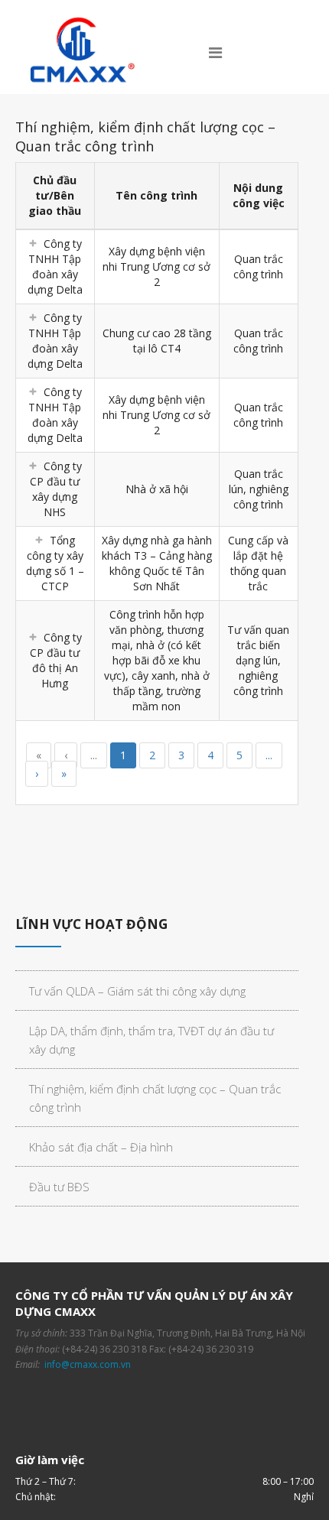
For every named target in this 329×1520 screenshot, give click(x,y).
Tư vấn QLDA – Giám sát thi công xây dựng (137, 991)
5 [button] (239, 755)
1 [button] (123, 755)
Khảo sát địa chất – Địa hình (101, 1147)
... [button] (93, 755)
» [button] (64, 773)
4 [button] (210, 755)
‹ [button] (65, 755)
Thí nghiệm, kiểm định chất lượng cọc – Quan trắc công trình (155, 1098)
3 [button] (181, 755)
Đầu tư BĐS (59, 1186)
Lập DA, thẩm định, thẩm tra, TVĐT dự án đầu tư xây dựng (151, 1040)
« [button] (38, 755)
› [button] (36, 773)
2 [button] (152, 755)
